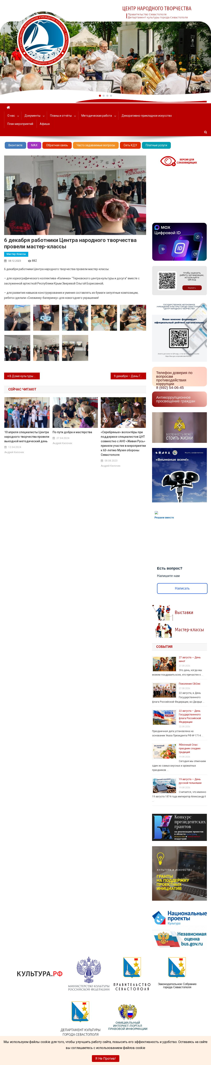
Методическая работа (96, 115)
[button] (100, 96)
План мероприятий (20, 123)
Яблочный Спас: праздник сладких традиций (189, 748)
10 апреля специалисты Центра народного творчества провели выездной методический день (26, 437)
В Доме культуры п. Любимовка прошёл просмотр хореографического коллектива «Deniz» (24, 376)
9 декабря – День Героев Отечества (130, 376)
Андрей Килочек (14, 452)
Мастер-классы (16, 254)
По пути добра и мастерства (72, 432)
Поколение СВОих (189, 683)
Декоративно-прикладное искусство (147, 115)
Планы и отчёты (61, 115)
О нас (11, 115)
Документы (32, 115)
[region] (105, 47)
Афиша (45, 123)
